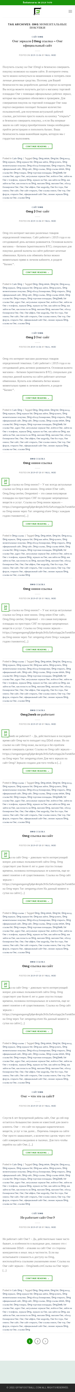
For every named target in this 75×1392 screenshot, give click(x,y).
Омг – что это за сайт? (37, 1096)
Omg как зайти (41, 161)
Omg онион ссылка (37, 462)
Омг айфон (30, 186)
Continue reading (38, 146)
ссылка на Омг (10, 197)
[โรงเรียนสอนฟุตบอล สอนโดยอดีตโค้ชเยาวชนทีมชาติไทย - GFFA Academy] (37, 11)
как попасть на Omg (26, 183)
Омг (22, 186)
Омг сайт (14, 190)
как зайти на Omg (57, 179)
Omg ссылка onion (55, 168)
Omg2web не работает (37, 714)
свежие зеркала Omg (58, 194)
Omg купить (55, 161)
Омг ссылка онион (47, 190)
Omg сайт (27, 168)
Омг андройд (42, 186)
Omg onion (44, 158)
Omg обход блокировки (38, 165)
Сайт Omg (37, 36)
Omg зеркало (9, 161)
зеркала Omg (25, 179)
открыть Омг (16, 194)
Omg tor (54, 158)
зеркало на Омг (40, 179)
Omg (35, 158)
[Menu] (70, 11)
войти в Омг (57, 176)
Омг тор (61, 190)
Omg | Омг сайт (37, 211)
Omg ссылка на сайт (37, 835)
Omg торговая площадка (39, 172)
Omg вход (65, 158)
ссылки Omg (24, 197)
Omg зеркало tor (24, 161)
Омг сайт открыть (28, 190)
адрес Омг (20, 176)
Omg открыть (58, 165)
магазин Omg (43, 183)
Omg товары (20, 172)
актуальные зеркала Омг (38, 176)
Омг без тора (56, 186)
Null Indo (50, 55)
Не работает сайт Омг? (37, 1217)
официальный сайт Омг (35, 194)
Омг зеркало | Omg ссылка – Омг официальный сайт (37, 43)
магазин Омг (57, 183)
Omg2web (57, 172)
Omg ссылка (39, 168)
